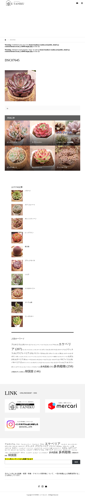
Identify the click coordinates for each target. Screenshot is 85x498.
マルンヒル (46, 362)
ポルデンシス (37, 362)
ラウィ (23, 452)
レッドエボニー (34, 367)
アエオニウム (18, 345)
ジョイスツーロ (41, 356)
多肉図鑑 (46, 366)
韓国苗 (32, 371)
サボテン (15, 448)
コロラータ (67, 353)
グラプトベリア (24, 353)
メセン (53, 362)
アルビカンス (47, 344)
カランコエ (46, 349)
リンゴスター (29, 316)
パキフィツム (66, 359)
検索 (76, 462)
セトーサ (29, 359)
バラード (28, 191)
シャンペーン (31, 356)
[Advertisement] (42, 21)
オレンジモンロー (35, 349)
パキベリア (16, 362)
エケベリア (52, 443)
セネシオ (36, 359)
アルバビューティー (37, 344)
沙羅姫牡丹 (15, 372)
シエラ (27, 274)
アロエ (55, 344)
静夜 (22, 372)
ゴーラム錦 (28, 302)
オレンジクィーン (30, 218)
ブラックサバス (30, 260)
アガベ (27, 344)
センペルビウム (45, 359)
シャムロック (22, 356)
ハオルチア (55, 359)
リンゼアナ (17, 367)
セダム (64, 448)
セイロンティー (63, 356)
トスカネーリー (30, 288)
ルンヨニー (25, 367)
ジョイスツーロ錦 (52, 356)
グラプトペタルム (40, 353)
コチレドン (52, 353)
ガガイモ (54, 349)
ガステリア (62, 349)
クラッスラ (30, 446)
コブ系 (60, 353)
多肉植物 (63, 366)
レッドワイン (29, 232)
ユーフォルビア (62, 362)
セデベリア (20, 359)
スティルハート (30, 205)
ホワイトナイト (27, 362)
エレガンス (26, 349)
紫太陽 (27, 246)
